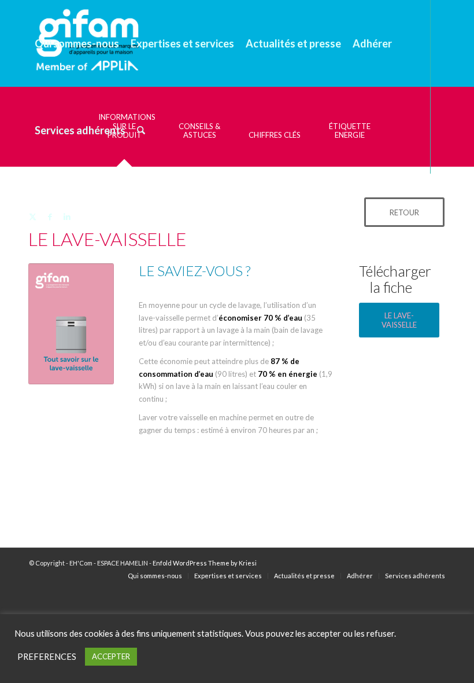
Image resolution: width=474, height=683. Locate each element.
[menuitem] (77, 43)
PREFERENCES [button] (46, 657)
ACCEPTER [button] (111, 656)
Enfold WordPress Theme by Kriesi (205, 563)
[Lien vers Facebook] (49, 216)
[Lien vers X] (32, 216)
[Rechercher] (141, 130)
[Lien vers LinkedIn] (67, 216)
